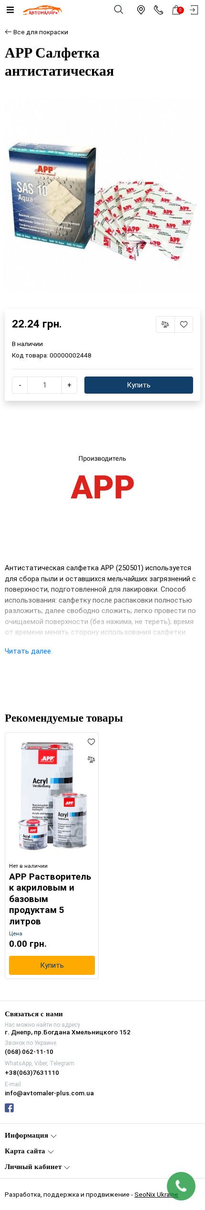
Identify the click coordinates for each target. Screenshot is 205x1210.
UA (79, 596)
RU (126, 596)
